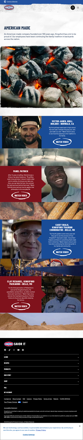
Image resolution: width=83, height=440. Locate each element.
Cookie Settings (29, 435)
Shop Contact (17, 399)
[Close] (80, 426)
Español (25, 402)
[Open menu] (78, 8)
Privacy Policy (37, 399)
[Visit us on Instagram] (14, 350)
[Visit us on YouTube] (18, 350)
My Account (8, 392)
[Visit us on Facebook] (5, 350)
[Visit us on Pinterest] (23, 350)
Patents (55, 399)
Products (7, 369)
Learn (6, 357)
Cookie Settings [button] (65, 399)
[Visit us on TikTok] (10, 350)
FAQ (5, 387)
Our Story (7, 375)
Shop (5, 381)
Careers (29, 399)
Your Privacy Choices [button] (10, 402)
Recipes (6, 363)
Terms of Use (48, 399)
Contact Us (7, 399)
